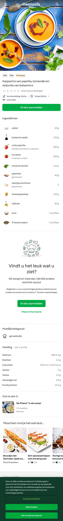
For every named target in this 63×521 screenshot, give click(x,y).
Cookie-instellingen (31, 499)
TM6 (5, 76)
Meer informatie (31, 311)
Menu (6, 7)
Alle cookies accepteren (31, 515)
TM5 (11, 76)
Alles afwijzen (32, 507)
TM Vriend (20, 76)
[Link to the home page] (31, 5)
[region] (31, 499)
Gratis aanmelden (31, 107)
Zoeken (57, 7)
